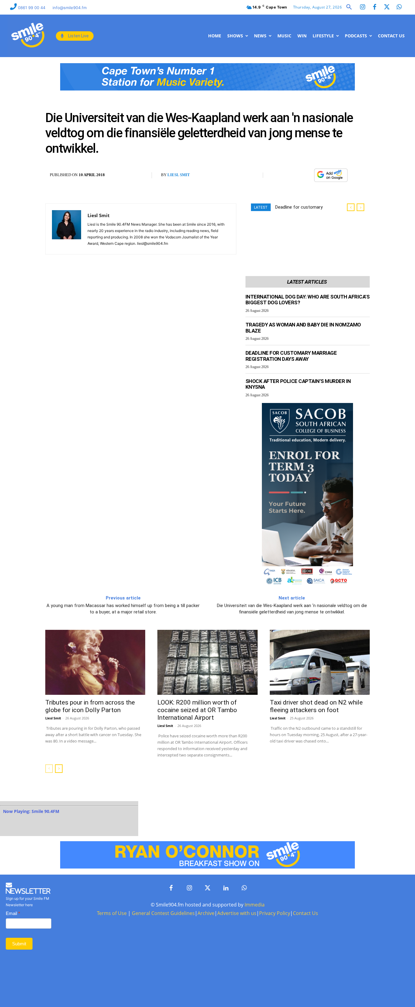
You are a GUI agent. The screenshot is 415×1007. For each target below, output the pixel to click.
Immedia (255, 904)
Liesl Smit (178, 174)
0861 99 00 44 (32, 7)
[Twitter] (387, 7)
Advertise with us (236, 913)
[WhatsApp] (306, 175)
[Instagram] (362, 7)
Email (13, 913)
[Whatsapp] (399, 7)
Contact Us (305, 913)
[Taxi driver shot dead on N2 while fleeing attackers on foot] (320, 662)
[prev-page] (49, 768)
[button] (349, 7)
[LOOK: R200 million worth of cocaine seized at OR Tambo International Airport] (207, 662)
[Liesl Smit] (66, 229)
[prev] (351, 207)
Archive (205, 913)
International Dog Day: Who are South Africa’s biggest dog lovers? (307, 300)
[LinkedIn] (225, 888)
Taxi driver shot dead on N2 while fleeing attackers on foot (316, 706)
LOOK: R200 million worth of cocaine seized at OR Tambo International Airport (197, 710)
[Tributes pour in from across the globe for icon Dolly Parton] (95, 662)
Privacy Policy (274, 913)
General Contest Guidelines (163, 913)
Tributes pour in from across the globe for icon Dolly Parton (90, 706)
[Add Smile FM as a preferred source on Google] (331, 178)
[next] (360, 207)
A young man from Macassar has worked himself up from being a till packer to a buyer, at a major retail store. (123, 609)
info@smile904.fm (70, 7)
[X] (292, 175)
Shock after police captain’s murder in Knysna (298, 384)
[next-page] (59, 768)
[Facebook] (375, 7)
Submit (19, 943)
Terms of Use (112, 913)
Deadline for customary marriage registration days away (291, 356)
